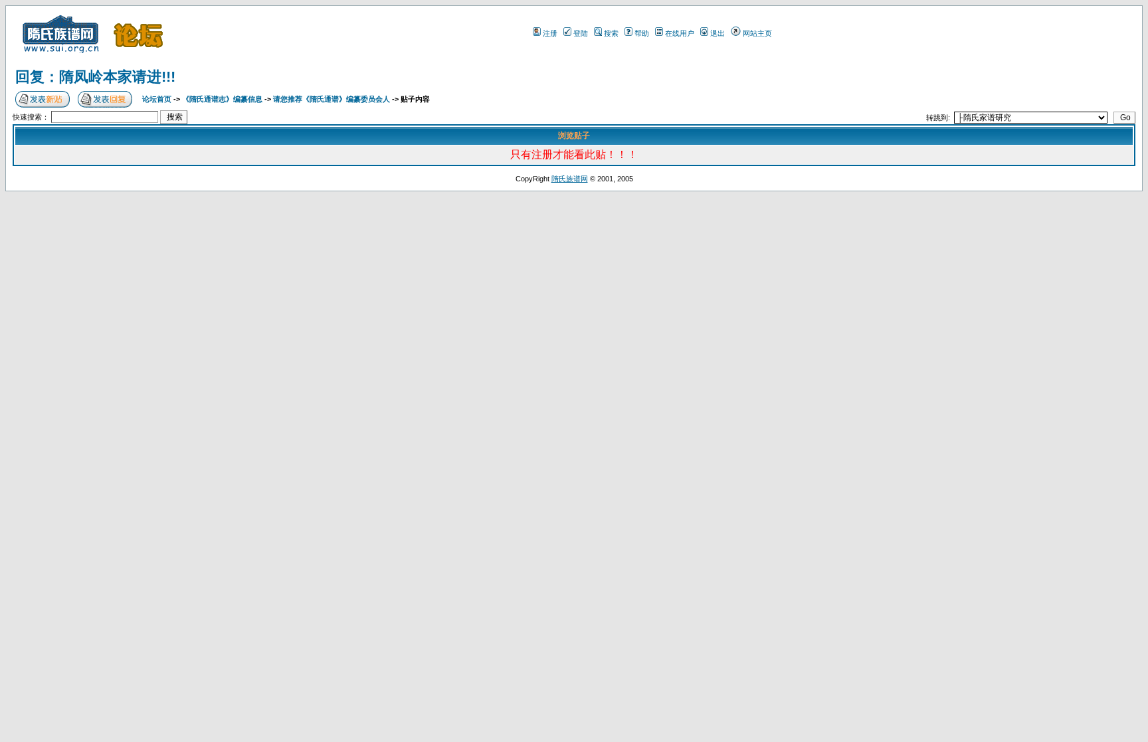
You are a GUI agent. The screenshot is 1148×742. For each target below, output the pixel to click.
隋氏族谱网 (569, 179)
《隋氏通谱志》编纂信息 (222, 99)
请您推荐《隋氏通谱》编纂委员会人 (331, 99)
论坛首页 (156, 99)
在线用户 (679, 33)
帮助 (641, 33)
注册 (550, 33)
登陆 (580, 33)
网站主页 (757, 33)
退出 (717, 33)
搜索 (611, 33)
